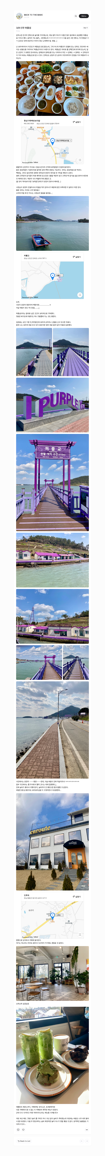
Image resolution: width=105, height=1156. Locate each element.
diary (18, 31)
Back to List (25, 1141)
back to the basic (33, 15)
